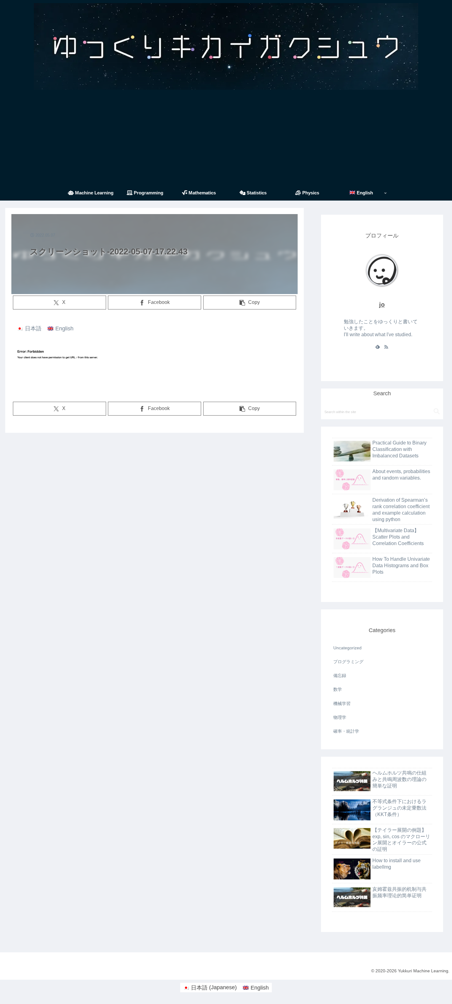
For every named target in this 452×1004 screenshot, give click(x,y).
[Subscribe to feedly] (378, 347)
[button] (249, 302)
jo (382, 304)
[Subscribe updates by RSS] (386, 347)
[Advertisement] (226, 139)
